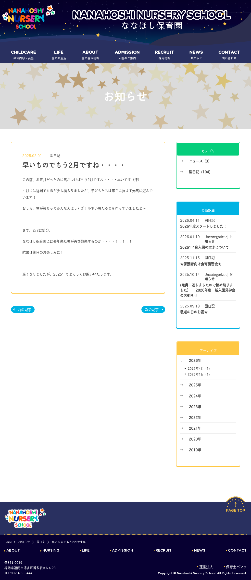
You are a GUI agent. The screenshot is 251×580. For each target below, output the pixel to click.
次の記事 (152, 309)
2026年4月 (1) (199, 368)
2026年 (195, 360)
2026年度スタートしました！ (203, 226)
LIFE (85, 550)
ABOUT (13, 550)
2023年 (195, 406)
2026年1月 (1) (199, 374)
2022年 (195, 417)
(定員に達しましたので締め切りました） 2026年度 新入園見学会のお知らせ (207, 290)
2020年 (195, 438)
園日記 (55, 155)
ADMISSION (122, 550)
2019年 (195, 449)
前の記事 (24, 309)
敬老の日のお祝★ (194, 311)
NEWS (199, 550)
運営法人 (206, 567)
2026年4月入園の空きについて (204, 247)
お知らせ (24, 542)
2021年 (195, 428)
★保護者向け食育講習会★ (200, 263)
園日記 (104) (199, 171)
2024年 (195, 395)
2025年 (195, 384)
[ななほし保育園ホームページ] (28, 17)
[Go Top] (236, 512)
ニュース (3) (199, 160)
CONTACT (237, 550)
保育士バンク (236, 567)
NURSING (50, 550)
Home (8, 542)
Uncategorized (215, 236)
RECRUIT (164, 550)
